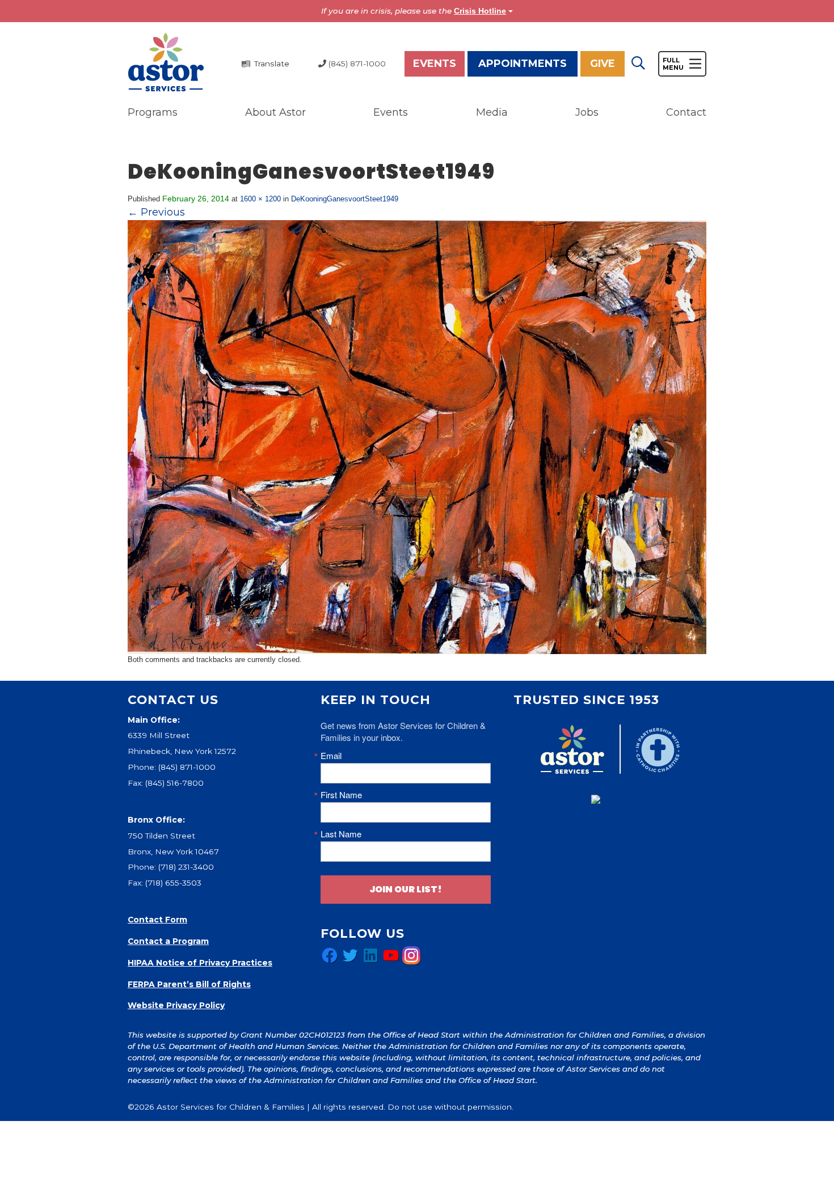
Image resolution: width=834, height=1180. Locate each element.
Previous (156, 212)
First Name (341, 794)
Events (434, 63)
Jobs (587, 112)
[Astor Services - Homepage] (166, 63)
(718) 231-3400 (186, 866)
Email (331, 755)
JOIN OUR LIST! (405, 889)
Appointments (522, 63)
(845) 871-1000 (187, 767)
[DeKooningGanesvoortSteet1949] (417, 436)
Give (602, 63)
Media (492, 112)
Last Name (341, 833)
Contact (686, 112)
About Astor (275, 112)
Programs (153, 112)
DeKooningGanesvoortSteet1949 (344, 199)
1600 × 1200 (260, 199)
